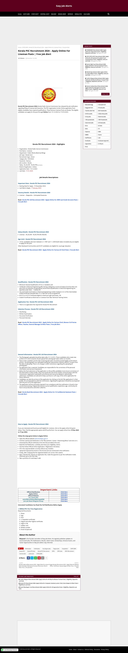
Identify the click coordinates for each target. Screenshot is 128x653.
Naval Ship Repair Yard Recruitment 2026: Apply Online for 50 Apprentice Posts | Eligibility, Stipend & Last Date (48, 587)
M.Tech (100, 125)
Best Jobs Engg (89, 104)
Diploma (87, 131)
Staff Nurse (88, 138)
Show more (105, 94)
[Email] (42, 557)
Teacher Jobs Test (89, 110)
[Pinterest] (39, 557)
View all (76, 576)
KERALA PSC (78, 14)
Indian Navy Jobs (102, 113)
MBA (99, 131)
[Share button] (46, 557)
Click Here (64, 492)
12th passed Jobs (89, 119)
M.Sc (86, 125)
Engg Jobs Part (89, 107)
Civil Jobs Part (102, 104)
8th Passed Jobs (102, 110)
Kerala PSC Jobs (31, 551)
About (75, 649)
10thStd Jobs (28, 548)
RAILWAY (53, 14)
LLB (99, 138)
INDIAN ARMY (62, 14)
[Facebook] (28, 557)
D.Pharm (100, 144)
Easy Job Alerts (64, 5)
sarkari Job (31, 553)
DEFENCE (70, 14)
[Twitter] (32, 557)
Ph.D (86, 146)
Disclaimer (97, 649)
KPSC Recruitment (69, 551)
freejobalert (65, 548)
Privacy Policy (105, 649)
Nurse (100, 134)
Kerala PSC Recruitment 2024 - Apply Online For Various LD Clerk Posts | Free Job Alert (50, 250)
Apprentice (88, 144)
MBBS (86, 134)
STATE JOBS (25, 47)
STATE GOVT (35, 14)
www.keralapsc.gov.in (41, 438)
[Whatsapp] (35, 557)
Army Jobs (88, 116)
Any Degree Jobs (47, 548)
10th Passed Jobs (102, 119)
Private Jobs (101, 107)
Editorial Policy (89, 649)
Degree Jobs (56, 548)
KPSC (53, 551)
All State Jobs (101, 122)
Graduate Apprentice (104, 140)
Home (20, 14)
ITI (99, 128)
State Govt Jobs (89, 122)
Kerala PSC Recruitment (43, 551)
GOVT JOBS (26, 14)
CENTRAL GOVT (44, 14)
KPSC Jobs (59, 551)
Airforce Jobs (88, 113)
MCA (86, 128)
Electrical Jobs (102, 116)
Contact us (80, 649)
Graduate (87, 140)
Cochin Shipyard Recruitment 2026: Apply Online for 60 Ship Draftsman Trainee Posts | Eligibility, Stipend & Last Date (48, 580)
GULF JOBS (87, 14)
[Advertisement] (64, 30)
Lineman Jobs (22, 553)
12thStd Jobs (37, 548)
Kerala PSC (22, 551)
